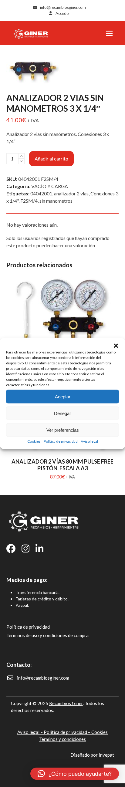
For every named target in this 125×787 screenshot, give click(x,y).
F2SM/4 (29, 201)
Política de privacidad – (67, 732)
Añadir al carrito (51, 158)
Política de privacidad (61, 441)
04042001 (41, 193)
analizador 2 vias (71, 193)
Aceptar (62, 396)
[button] (116, 346)
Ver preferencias (62, 429)
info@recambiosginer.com (63, 7)
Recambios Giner (66, 703)
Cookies (34, 441)
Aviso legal (89, 441)
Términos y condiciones (62, 739)
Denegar (62, 413)
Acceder (63, 13)
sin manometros (56, 201)
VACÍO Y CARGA (49, 186)
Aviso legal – (30, 732)
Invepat (106, 755)
